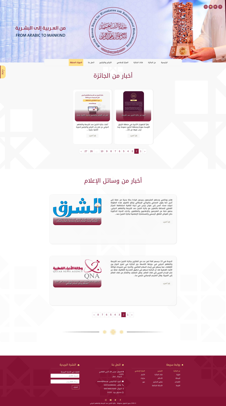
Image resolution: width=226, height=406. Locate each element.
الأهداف (177, 381)
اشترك (75, 387)
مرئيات (143, 378)
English (47, 62)
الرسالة (178, 378)
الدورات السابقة (76, 62)
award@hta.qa (102, 381)
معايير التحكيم (158, 381)
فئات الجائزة (138, 62)
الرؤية (178, 374)
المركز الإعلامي (122, 62)
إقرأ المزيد (133, 135)
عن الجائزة (152, 62)
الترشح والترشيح (105, 62)
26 (91, 151)
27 (86, 151)
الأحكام (160, 378)
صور (143, 381)
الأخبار (143, 374)
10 (102, 151)
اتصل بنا (91, 62)
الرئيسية (164, 62)
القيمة (178, 385)
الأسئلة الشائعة (157, 385)
